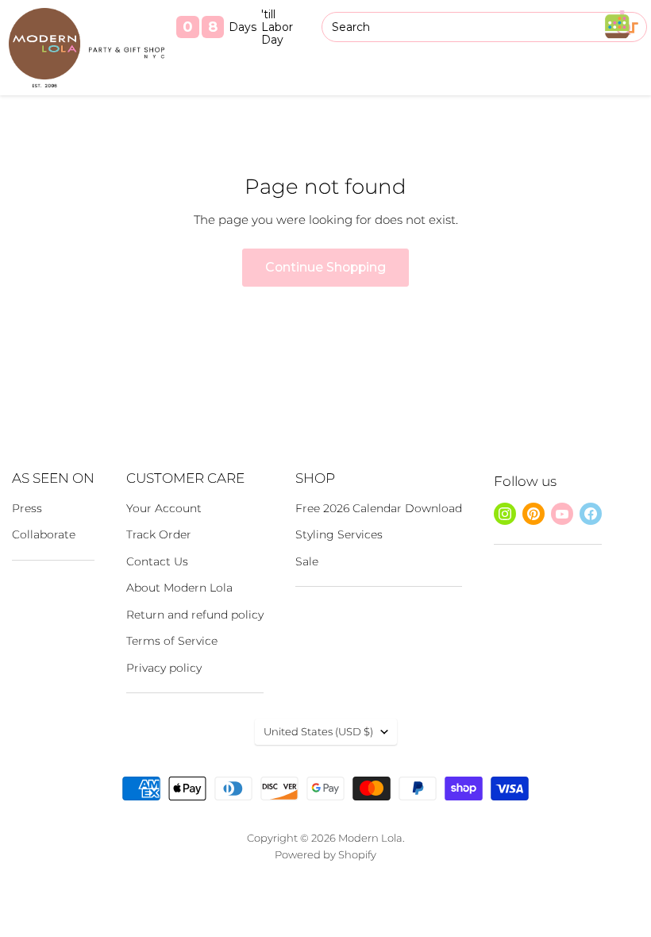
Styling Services (339, 534)
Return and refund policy (195, 614)
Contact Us (157, 561)
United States (318, 731)
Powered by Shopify (325, 854)
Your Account (164, 508)
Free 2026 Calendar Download (378, 508)
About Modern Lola (179, 587)
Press (27, 508)
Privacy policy (164, 668)
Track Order (158, 534)
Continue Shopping (325, 267)
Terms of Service (172, 641)
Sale (306, 561)
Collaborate (43, 534)
